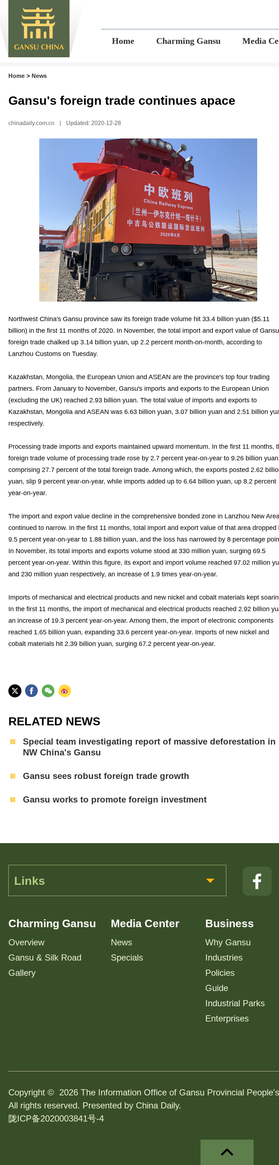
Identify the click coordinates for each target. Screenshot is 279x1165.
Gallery (22, 973)
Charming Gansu (52, 923)
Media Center (145, 923)
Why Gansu (228, 942)
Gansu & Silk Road (44, 957)
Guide (216, 988)
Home (16, 76)
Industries (224, 957)
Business (229, 923)
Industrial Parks (235, 1003)
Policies (220, 973)
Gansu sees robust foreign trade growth (106, 776)
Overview (26, 942)
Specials (127, 957)
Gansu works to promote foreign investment (115, 799)
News (39, 76)
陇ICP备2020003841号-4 (56, 1118)
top (227, 1152)
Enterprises (227, 1018)
